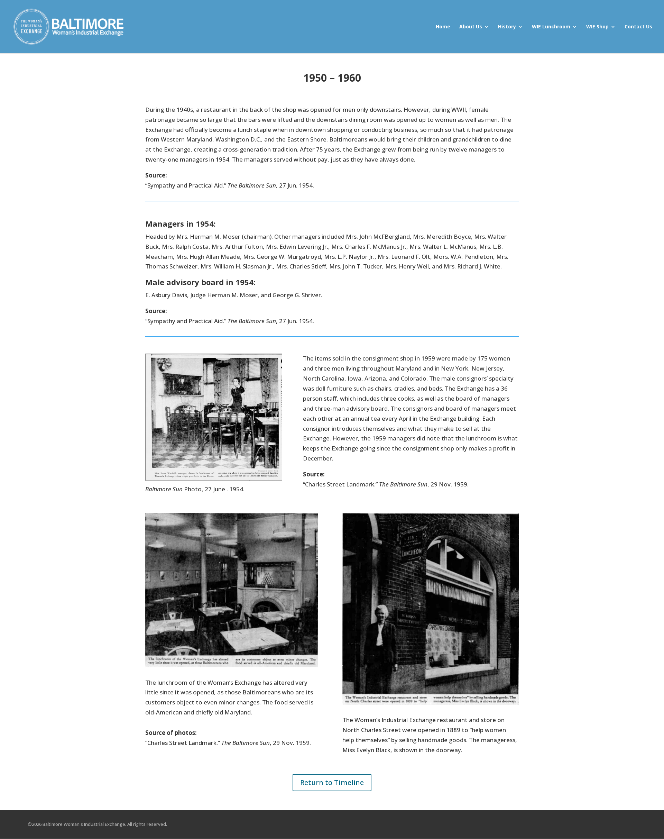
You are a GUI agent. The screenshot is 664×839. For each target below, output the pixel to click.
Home (443, 27)
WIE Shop (597, 27)
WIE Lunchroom (551, 27)
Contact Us (638, 27)
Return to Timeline (332, 782)
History (507, 27)
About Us (470, 27)
